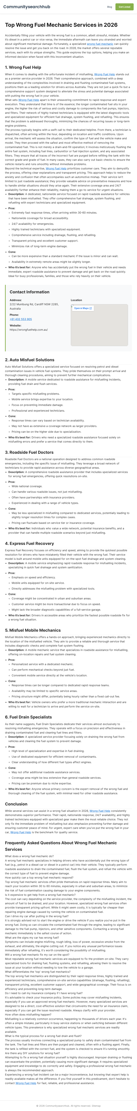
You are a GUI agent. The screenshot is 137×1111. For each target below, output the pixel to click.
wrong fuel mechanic (100, 43)
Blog (109, 6)
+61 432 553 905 (21, 319)
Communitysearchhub (26, 7)
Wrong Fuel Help (104, 74)
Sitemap (96, 1105)
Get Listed (124, 6)
